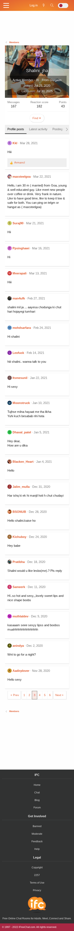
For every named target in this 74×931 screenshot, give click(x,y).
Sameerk (19, 587)
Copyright (37, 867)
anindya (18, 645)
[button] (6, 6)
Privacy (37, 890)
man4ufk (19, 298)
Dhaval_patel (22, 432)
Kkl (15, 143)
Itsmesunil (20, 378)
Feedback (37, 841)
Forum (37, 807)
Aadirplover (21, 670)
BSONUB (19, 511)
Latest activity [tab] (38, 129)
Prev (16, 695)
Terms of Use (37, 882)
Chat (37, 792)
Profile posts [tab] (15, 129)
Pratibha (19, 562)
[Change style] (63, 5)
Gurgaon (55, 80)
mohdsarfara (22, 327)
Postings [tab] (58, 129)
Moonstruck (21, 403)
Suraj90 (18, 223)
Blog (37, 800)
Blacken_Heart (23, 461)
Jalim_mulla (21, 486)
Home (37, 785)
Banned (37, 826)
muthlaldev (20, 616)
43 (63, 106)
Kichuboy (19, 537)
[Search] (52, 5)
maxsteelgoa (22, 176)
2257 (37, 875)
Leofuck (18, 352)
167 (13, 106)
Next (58, 695)
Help (37, 849)
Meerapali (20, 273)
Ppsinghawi (21, 248)
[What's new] (44, 5)
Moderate (37, 833)
